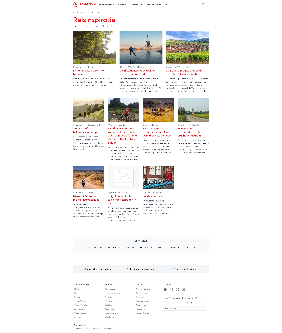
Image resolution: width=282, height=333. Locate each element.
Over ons (77, 328)
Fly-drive (108, 297)
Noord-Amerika (80, 301)
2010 (89, 248)
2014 (114, 248)
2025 (186, 248)
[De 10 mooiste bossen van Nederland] (94, 47)
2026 (193, 248)
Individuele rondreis (112, 293)
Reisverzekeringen (143, 313)
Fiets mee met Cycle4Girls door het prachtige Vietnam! (190, 132)
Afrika (76, 289)
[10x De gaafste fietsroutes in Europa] (88, 110)
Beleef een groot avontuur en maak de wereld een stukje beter (157, 132)
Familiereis (109, 301)
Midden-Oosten (80, 313)
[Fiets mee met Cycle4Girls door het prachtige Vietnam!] (193, 110)
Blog (84, 12)
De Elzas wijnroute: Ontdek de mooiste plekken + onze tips (184, 72)
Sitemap (107, 328)
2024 (179, 248)
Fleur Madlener (139, 67)
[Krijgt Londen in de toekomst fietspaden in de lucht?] (123, 177)
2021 (159, 248)
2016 (127, 248)
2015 (121, 248)
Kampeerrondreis (112, 313)
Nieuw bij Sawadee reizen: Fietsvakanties (86, 198)
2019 (146, 248)
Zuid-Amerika (79, 309)
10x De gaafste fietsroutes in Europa (85, 130)
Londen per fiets (153, 196)
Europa (77, 297)
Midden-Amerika (80, 305)
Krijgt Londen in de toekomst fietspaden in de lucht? (122, 200)
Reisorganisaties (142, 301)
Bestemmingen (142, 293)
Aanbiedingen (141, 305)
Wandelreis (109, 317)
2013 (108, 248)
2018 (140, 248)
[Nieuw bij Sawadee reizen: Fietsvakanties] (88, 177)
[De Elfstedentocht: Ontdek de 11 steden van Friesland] (141, 47)
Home (75, 12)
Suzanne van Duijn (95, 125)
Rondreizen (140, 297)
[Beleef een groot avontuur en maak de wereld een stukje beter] (158, 110)
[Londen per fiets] (158, 177)
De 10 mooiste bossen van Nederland (89, 72)
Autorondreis (110, 309)
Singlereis (108, 305)
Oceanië (77, 317)
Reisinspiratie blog (143, 289)
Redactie (92, 67)
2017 (133, 248)
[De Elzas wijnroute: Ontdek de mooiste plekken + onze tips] (187, 47)
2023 (173, 248)
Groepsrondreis (111, 289)
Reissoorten (140, 309)
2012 (101, 248)
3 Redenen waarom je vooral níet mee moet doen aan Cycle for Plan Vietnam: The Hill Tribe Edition (123, 135)
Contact (87, 328)
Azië (75, 293)
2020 (153, 248)
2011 (95, 248)
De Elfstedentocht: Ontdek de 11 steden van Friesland (139, 72)
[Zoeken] (203, 4)
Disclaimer (97, 328)
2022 (166, 248)
